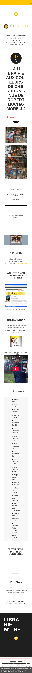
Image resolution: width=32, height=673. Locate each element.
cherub (21, 193)
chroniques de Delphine (15, 423)
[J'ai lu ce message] (30, 668)
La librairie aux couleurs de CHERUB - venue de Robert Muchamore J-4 (16, 89)
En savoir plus (19, 671)
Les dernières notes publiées (20, 663)
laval (21, 194)
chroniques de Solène (15, 469)
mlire (17, 194)
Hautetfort (20, 661)
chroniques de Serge (15, 454)
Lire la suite (22, 264)
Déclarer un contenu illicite (7, 666)
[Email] (16, 14)
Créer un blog (13, 661)
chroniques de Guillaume (15, 430)
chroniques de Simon (15, 461)
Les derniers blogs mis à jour (8, 663)
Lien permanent (15, 189)
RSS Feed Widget (15, 573)
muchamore (14, 193)
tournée (15, 195)
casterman (10, 194)
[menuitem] (16, 37)
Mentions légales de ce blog (19, 666)
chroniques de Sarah (15, 446)
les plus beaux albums (15, 477)
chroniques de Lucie (15, 438)
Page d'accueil (16, 40)
